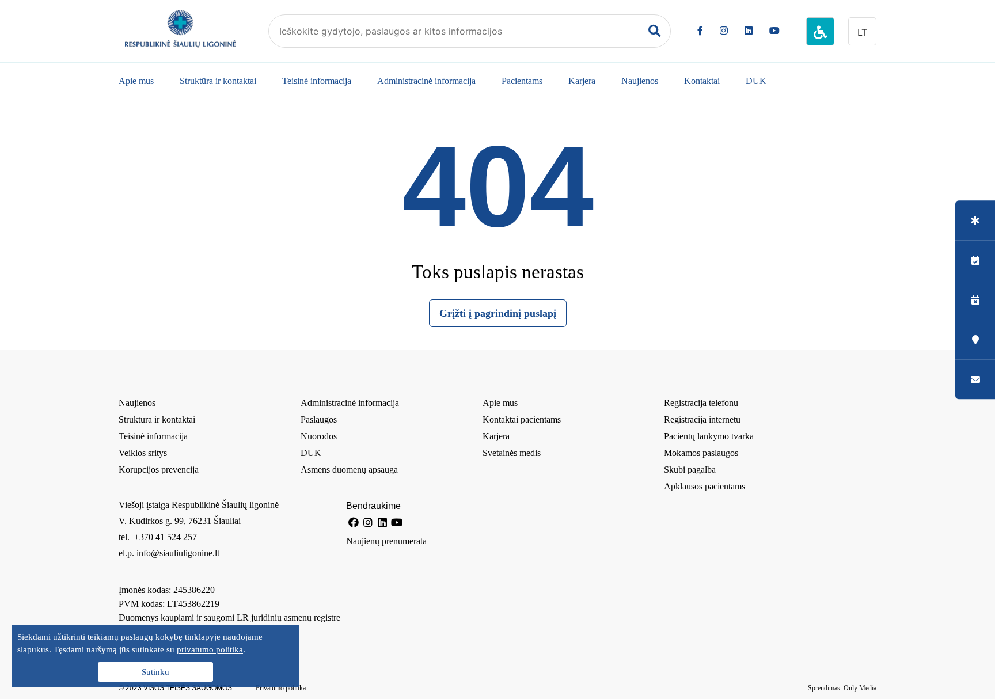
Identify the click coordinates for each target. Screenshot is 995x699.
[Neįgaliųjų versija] (820, 31)
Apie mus (136, 81)
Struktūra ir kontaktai (218, 81)
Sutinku (155, 672)
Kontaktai (702, 81)
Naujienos (639, 81)
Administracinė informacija (426, 81)
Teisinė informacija (316, 81)
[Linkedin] (382, 522)
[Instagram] (724, 31)
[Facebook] (700, 31)
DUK (756, 81)
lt (862, 32)
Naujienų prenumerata (386, 541)
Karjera (581, 81)
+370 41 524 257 (164, 537)
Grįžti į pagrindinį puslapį (497, 313)
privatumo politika (210, 649)
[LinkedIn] (749, 31)
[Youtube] (774, 31)
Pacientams (522, 81)
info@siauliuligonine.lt (177, 553)
